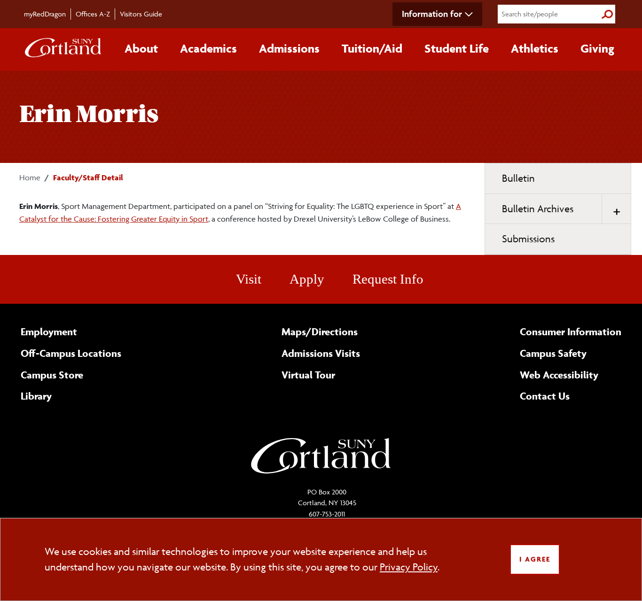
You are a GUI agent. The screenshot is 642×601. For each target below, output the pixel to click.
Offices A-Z (93, 13)
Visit (248, 278)
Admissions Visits (321, 353)
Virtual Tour (308, 374)
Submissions (528, 238)
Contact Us (545, 395)
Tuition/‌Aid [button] (372, 48)
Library (36, 395)
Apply (307, 278)
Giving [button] (597, 48)
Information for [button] (432, 13)
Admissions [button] (289, 48)
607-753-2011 (327, 513)
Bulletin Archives (537, 208)
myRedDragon (45, 13)
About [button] (141, 48)
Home (29, 177)
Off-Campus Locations (71, 353)
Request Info (387, 278)
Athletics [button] (534, 48)
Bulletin (518, 178)
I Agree (534, 559)
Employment (49, 331)
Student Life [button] (456, 48)
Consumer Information (570, 331)
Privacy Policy (409, 567)
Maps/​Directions (320, 331)
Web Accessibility (559, 374)
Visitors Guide (141, 13)
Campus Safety (553, 353)
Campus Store (52, 374)
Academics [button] (208, 48)
